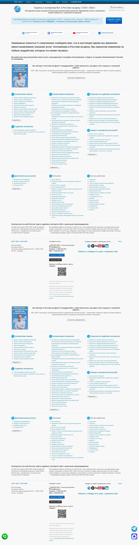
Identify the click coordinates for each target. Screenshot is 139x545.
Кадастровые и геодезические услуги (61, 156)
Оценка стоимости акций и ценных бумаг (25, 111)
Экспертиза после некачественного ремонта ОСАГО (103, 143)
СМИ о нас (92, 181)
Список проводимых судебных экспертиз (25, 130)
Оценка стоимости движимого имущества (25, 97)
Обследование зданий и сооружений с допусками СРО (66, 147)
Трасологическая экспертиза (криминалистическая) (65, 152)
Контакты (65, 2)
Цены (57, 2)
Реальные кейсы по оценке (96, 185)
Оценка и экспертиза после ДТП (104, 130)
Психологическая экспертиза (59, 160)
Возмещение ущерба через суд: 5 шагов (62, 192)
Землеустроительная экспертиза (60, 154)
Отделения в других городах (97, 204)
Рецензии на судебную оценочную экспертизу (101, 97)
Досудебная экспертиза (58, 198)
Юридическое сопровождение (22, 179)
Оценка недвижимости (20, 103)
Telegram (51, 21)
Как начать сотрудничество (76, 78)
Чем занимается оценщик (58, 209)
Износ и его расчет (57, 194)
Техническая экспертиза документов (61, 133)
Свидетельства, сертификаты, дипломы (100, 192)
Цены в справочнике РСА (58, 187)
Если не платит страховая (96, 134)
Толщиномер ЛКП (18, 185)
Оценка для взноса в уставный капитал (24, 113)
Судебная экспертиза (24, 126)
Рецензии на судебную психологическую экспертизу (103, 105)
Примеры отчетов (56, 200)
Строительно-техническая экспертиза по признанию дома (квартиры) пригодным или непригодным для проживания (66, 101)
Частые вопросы (56, 179)
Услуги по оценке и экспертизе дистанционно (101, 183)
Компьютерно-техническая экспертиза (62, 150)
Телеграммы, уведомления (59, 196)
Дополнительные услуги (25, 176)
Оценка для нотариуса (20, 107)
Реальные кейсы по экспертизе (97, 187)
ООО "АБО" (15, 241)
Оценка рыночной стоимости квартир (24, 105)
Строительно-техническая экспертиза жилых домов (66, 97)
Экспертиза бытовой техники (59, 145)
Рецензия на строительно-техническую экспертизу (103, 118)
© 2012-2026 (23, 241)
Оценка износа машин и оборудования (62, 130)
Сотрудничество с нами (95, 196)
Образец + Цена (114, 20)
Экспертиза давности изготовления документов (64, 141)
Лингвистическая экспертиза (59, 135)
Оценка (28, 2)
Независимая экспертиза (63, 94)
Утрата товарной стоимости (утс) (98, 141)
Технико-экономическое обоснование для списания (65, 139)
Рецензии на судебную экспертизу (105, 94)
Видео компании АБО (95, 191)
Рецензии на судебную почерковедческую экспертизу (103, 103)
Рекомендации (93, 206)
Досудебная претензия (20, 183)
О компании (92, 179)
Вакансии (91, 198)
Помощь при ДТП (94, 200)
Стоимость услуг (93, 208)
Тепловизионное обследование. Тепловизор (65, 111)
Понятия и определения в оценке (61, 211)
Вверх (120, 241)
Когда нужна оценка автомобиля (22, 114)
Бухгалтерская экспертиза (59, 162)
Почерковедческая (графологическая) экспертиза (65, 131)
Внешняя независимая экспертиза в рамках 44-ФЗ (65, 158)
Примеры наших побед (58, 202)
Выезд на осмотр (94, 202)
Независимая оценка (23, 94)
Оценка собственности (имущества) (23, 101)
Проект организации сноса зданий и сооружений (65, 149)
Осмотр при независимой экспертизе (62, 206)
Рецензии (49, 2)
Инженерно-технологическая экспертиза (63, 124)
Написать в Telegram (56, 255)
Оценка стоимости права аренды (23, 99)
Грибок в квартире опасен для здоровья (62, 204)
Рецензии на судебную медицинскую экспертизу (102, 101)
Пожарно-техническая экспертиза (61, 143)
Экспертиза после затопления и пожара (64, 109)
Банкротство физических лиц (21, 181)
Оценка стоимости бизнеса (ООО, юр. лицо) (25, 109)
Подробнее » (17, 120)
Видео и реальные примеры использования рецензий (104, 120)
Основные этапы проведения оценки (24, 116)
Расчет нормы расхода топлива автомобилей (64, 137)
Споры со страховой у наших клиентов (99, 139)
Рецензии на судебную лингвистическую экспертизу (103, 99)
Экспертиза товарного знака (59, 164)
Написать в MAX (55, 260)
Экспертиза (38, 2)
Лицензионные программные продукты (100, 189)
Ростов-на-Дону (117, 7)
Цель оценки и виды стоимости (60, 208)
